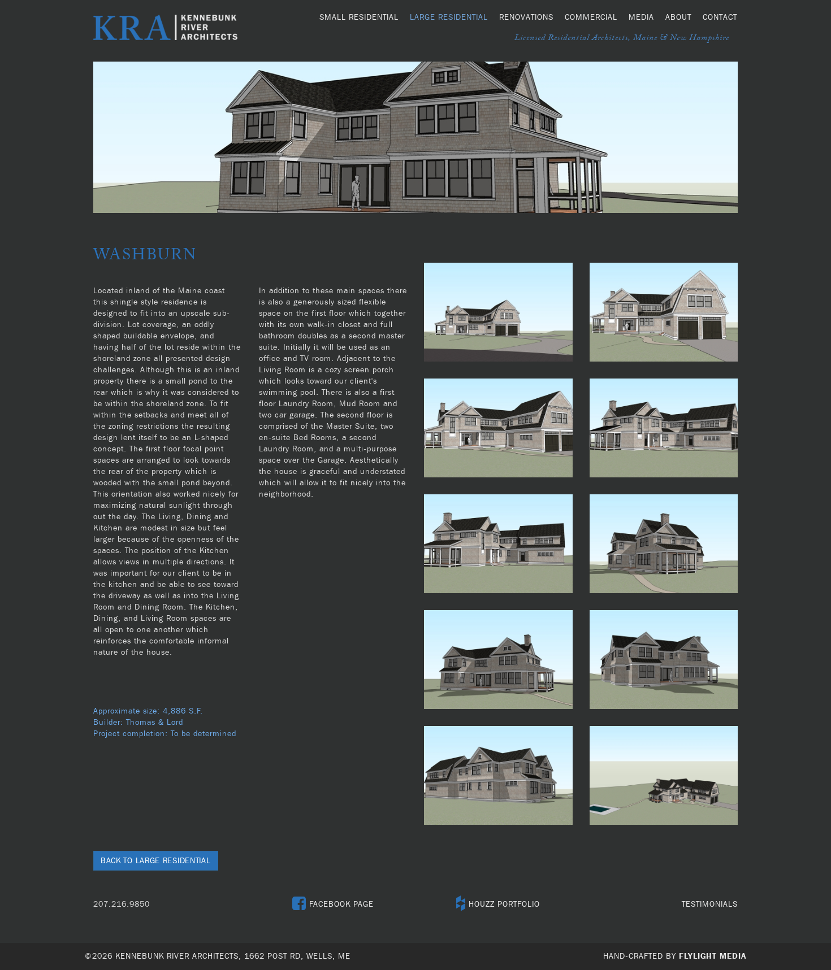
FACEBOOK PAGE (340, 904)
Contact (720, 17)
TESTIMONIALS (710, 904)
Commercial (591, 17)
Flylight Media (712, 956)
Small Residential (359, 17)
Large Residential (449, 17)
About (678, 17)
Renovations (526, 17)
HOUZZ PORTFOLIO (503, 904)
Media (641, 17)
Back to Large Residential (156, 861)
